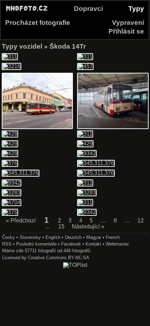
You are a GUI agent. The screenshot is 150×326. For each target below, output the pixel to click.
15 (61, 227)
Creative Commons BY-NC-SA (58, 257)
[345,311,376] (96, 163)
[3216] (11, 66)
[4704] (11, 202)
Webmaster (117, 244)
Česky (8, 237)
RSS (7, 244)
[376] (10, 163)
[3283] (11, 193)
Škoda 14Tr (68, 46)
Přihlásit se (126, 31)
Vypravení (128, 22)
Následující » (88, 227)
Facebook (71, 244)
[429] (10, 134)
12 (140, 221)
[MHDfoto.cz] (27, 11)
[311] (10, 56)
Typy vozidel (22, 46)
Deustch (73, 237)
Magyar (93, 237)
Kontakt (93, 244)
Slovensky (30, 237)
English (52, 237)
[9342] (113, 127)
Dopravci (88, 8)
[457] (85, 66)
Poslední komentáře (36, 244)
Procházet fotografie (37, 22)
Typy (136, 8)
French (113, 237)
